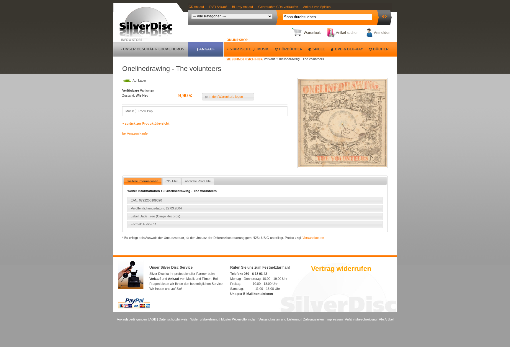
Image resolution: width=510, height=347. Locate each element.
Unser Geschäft (139, 49)
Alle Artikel (386, 319)
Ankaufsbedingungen (132, 319)
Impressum (334, 319)
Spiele (319, 49)
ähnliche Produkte (198, 181)
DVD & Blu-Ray (349, 49)
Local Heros (171, 49)
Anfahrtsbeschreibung (361, 319)
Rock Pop (145, 111)
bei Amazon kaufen (135, 133)
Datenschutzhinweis (173, 319)
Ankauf (207, 49)
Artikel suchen (347, 33)
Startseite (240, 49)
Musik (263, 49)
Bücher (381, 49)
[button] (228, 96)
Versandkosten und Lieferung (279, 319)
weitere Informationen (143, 181)
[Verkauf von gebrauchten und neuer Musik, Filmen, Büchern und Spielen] (148, 35)
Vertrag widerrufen (341, 268)
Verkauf (155, 278)
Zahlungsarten (313, 319)
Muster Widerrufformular (238, 319)
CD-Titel (171, 181)
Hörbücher (291, 49)
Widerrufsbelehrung (204, 319)
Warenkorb (312, 33)
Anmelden (382, 33)
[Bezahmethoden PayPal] (134, 308)
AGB (152, 319)
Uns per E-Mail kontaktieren (251, 293)
